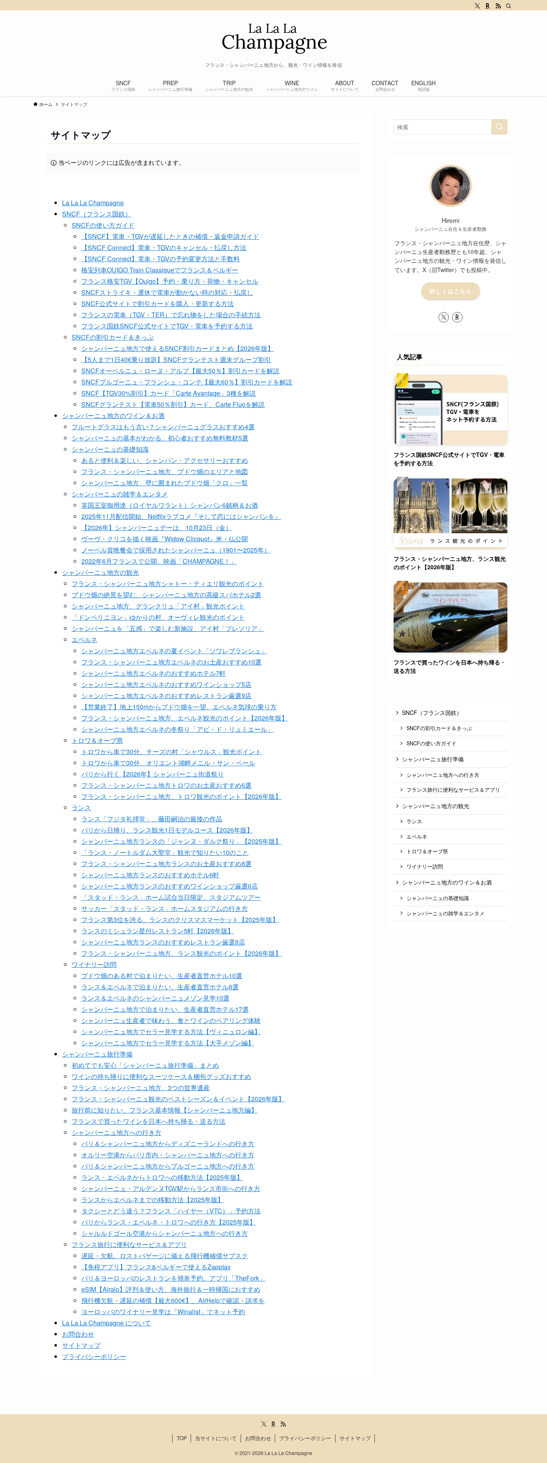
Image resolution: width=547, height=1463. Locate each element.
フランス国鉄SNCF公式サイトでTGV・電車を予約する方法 (167, 325)
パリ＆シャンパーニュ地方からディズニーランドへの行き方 (167, 1143)
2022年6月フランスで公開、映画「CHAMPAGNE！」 (159, 561)
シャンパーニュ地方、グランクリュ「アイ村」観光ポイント (158, 605)
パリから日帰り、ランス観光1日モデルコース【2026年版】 (167, 830)
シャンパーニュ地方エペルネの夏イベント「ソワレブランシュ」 (174, 650)
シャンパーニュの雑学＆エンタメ (120, 493)
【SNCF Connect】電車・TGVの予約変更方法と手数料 (160, 258)
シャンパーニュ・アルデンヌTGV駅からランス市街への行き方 (170, 1188)
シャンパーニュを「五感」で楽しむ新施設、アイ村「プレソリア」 (168, 628)
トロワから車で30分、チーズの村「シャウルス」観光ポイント (171, 751)
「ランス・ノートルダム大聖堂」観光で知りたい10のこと (165, 852)
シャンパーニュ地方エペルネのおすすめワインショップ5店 (166, 684)
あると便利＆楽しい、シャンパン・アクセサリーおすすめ (164, 460)
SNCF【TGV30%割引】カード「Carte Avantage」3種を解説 (168, 393)
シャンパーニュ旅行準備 (97, 1054)
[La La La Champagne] (273, 38)
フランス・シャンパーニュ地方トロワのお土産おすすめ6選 (166, 785)
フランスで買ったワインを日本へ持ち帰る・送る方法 (148, 1121)
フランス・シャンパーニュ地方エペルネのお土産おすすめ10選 (171, 661)
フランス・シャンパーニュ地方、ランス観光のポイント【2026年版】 (181, 953)
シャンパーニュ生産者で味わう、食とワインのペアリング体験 (171, 1020)
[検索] (508, 6)
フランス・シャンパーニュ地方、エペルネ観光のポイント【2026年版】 (184, 717)
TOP (182, 1438)
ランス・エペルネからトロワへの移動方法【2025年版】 (162, 1177)
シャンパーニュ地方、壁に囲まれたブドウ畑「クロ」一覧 (164, 482)
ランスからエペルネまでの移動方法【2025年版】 (152, 1199)
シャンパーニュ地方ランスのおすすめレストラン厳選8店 (163, 942)
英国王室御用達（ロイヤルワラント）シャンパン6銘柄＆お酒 (169, 505)
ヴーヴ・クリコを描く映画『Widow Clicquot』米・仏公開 (164, 538)
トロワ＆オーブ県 (97, 740)
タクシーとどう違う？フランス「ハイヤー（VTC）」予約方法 (171, 1210)
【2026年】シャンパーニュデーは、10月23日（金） (156, 527)
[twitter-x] (477, 6)
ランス (81, 807)
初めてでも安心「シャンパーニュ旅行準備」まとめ (145, 1065)
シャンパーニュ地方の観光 (100, 572)
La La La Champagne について (106, 1322)
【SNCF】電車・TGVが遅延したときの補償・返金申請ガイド (170, 236)
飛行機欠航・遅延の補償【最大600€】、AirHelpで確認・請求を (173, 1300)
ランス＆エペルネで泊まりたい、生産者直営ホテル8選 (160, 986)
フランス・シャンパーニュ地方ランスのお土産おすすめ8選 (166, 863)
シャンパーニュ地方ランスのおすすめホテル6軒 (150, 874)
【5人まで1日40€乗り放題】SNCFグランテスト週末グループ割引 (176, 359)
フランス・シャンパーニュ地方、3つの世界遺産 (141, 1087)
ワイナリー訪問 (94, 964)
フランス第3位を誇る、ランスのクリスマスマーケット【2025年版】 (180, 919)
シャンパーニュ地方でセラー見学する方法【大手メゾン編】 (167, 1042)
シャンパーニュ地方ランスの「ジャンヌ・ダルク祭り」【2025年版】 (181, 841)
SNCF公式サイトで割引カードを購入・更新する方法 (157, 303)
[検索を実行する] (499, 126)
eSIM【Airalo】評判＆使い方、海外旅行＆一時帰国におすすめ (170, 1289)
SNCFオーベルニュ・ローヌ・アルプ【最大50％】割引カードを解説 (180, 370)
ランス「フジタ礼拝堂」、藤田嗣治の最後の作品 (151, 818)
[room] (488, 6)
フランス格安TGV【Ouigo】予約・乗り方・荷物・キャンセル (169, 281)
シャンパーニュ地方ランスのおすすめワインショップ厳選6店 (169, 886)
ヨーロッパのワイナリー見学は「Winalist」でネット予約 (163, 1311)
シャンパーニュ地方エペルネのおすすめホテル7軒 (153, 673)
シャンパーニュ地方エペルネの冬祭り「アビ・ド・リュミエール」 (177, 729)
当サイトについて (216, 1438)
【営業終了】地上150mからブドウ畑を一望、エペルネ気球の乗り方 (179, 706)
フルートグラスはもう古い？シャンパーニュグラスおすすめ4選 (163, 426)
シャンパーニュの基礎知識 (110, 449)
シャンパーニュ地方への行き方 (116, 1132)
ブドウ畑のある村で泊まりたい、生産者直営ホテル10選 (161, 975)
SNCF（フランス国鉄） (96, 213)
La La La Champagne (93, 202)
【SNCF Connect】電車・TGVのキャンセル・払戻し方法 (163, 247)
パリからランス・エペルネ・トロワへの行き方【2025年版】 (168, 1222)
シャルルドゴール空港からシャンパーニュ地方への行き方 (164, 1233)
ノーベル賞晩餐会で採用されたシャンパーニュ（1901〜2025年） (175, 549)
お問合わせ (78, 1334)
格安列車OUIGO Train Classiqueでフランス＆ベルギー (159, 269)
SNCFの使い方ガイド (103, 225)
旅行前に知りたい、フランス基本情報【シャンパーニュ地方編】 (164, 1110)
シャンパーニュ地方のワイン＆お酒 (113, 415)
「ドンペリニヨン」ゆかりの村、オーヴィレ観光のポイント (158, 617)
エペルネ (84, 639)
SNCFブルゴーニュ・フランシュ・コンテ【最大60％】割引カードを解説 (186, 381)
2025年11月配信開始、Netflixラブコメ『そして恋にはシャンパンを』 (181, 516)
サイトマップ (81, 1345)
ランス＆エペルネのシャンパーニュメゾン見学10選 (155, 998)
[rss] (498, 6)
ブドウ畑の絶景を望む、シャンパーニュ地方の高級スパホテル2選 (166, 594)
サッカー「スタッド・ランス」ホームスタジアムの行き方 (164, 908)
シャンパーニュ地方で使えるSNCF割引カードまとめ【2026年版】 (177, 348)
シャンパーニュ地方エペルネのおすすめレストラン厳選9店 (166, 695)
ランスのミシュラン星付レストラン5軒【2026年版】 (157, 930)
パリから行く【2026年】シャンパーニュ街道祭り (152, 774)
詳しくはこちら (451, 291)
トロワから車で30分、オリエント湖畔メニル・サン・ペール (168, 762)
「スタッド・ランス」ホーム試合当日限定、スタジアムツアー (171, 897)
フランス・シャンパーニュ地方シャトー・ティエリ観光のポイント (168, 583)
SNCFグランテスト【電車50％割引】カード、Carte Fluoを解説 (173, 404)
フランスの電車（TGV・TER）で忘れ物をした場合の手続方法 (171, 314)
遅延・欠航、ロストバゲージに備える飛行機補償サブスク (164, 1255)
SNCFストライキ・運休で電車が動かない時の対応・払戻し (167, 292)
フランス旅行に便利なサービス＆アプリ (129, 1244)
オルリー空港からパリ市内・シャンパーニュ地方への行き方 (167, 1154)
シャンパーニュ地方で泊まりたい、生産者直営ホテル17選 (165, 1009)
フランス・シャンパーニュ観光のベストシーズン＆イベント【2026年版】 (178, 1098)
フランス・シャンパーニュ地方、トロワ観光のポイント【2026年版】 (181, 796)
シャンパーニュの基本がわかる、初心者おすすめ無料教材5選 (160, 437)
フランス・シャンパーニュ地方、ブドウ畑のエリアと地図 (164, 471)
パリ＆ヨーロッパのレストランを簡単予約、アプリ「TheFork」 (173, 1278)
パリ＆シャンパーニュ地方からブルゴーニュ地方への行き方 (167, 1166)
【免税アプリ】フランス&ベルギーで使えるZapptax (156, 1266)
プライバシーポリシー (94, 1356)
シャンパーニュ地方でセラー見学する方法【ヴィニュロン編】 (171, 1031)
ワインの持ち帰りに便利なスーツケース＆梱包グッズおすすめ (161, 1076)
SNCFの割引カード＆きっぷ (113, 337)
